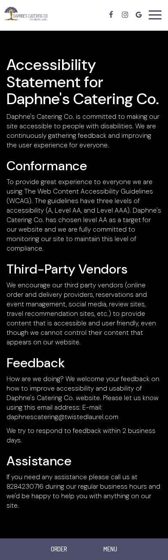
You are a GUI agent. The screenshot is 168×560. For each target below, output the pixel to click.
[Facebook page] (111, 15)
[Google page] (139, 15)
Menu (110, 549)
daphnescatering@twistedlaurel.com (62, 417)
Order (59, 549)
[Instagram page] (125, 15)
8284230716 (25, 486)
